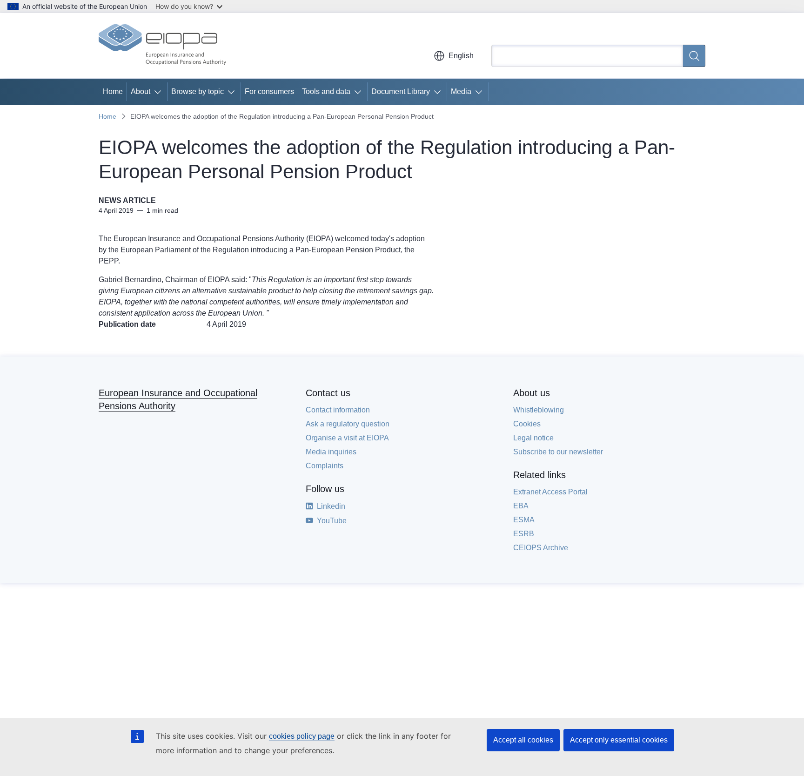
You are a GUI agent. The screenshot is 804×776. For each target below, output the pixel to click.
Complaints (324, 466)
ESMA (524, 520)
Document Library (400, 91)
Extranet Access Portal (550, 492)
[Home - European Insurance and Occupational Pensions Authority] (162, 45)
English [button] (461, 56)
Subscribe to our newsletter (558, 452)
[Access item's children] (159, 92)
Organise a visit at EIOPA (347, 438)
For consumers (269, 91)
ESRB (523, 534)
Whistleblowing (538, 410)
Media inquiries (331, 452)
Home (113, 91)
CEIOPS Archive (540, 548)
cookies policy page (302, 736)
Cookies (527, 424)
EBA (521, 506)
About (140, 91)
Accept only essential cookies (619, 740)
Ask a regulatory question (347, 424)
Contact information (338, 410)
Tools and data (326, 91)
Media (461, 91)
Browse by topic (197, 91)
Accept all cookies (523, 740)
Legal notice (533, 438)
